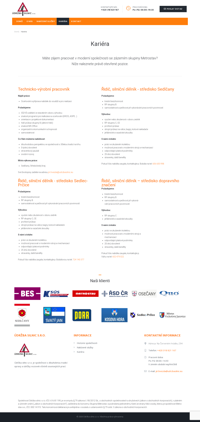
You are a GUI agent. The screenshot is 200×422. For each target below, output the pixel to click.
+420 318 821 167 (110, 10)
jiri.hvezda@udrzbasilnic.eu (60, 172)
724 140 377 (78, 259)
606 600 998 (158, 164)
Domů (16, 32)
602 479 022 (118, 256)
